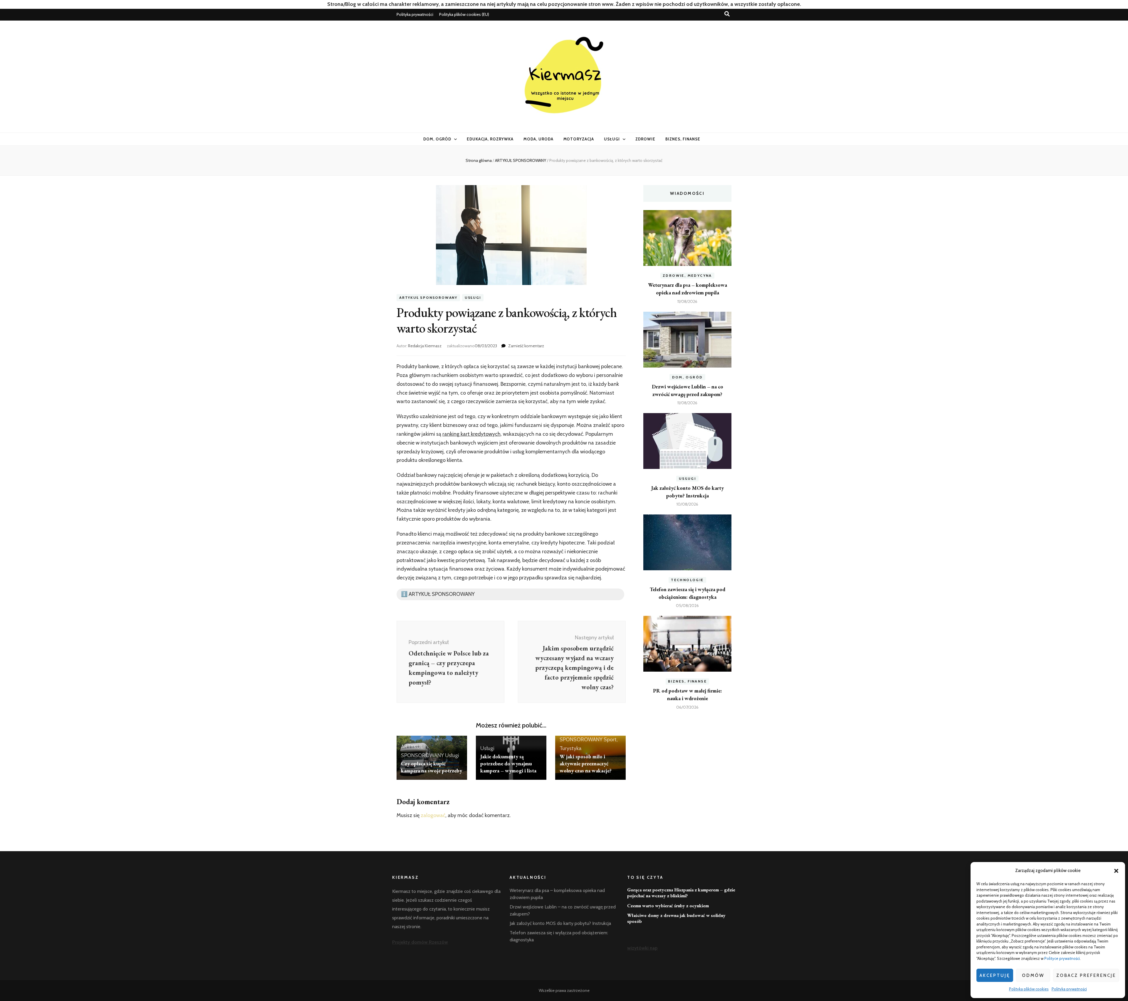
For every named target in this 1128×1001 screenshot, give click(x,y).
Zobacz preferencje (1086, 975)
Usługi (612, 139)
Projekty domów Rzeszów (420, 942)
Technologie (687, 580)
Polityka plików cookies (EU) (464, 14)
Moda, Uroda (538, 139)
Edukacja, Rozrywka (490, 139)
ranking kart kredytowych (471, 434)
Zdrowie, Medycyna (687, 275)
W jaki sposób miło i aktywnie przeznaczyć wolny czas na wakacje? (586, 763)
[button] (1116, 871)
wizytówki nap (642, 948)
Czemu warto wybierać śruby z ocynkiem (668, 906)
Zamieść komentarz (526, 345)
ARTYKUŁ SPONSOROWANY (428, 297)
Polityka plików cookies (1029, 989)
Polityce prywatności (1062, 958)
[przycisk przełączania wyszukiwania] (727, 14)
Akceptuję (995, 975)
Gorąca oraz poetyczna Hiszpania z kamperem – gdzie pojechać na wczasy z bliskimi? (681, 893)
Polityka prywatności (1069, 989)
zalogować (433, 815)
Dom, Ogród (437, 139)
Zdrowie (645, 139)
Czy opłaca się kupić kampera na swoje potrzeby (431, 767)
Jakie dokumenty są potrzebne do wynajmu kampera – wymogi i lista (508, 763)
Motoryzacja (578, 139)
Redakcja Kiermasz (425, 345)
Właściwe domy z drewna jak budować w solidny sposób (676, 918)
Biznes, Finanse (682, 139)
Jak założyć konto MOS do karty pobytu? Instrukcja (560, 923)
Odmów (1033, 975)
